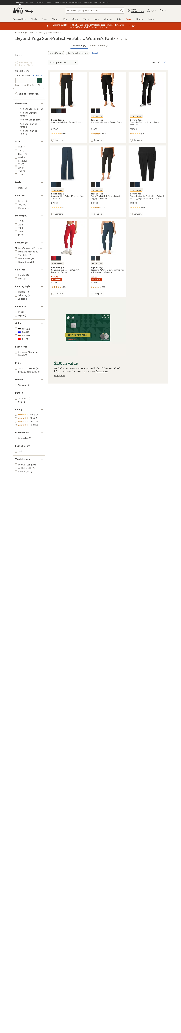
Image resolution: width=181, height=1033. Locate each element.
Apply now (59, 375)
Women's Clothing (37, 32)
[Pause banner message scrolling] (133, 26)
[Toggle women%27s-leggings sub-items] (16, 120)
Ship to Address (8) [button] (28, 93)
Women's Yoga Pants (29, 108)
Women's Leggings (28, 119)
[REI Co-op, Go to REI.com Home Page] (18, 10)
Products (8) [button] (79, 45)
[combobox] (95, 11)
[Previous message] (47, 26)
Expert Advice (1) (99, 45)
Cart (165, 10)
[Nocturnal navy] (58, 110)
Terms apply (102, 371)
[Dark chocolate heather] (63, 110)
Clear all (94, 53)
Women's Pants (54, 32)
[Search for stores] (39, 80)
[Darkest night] (53, 110)
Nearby (38, 75)
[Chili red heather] (53, 258)
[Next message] (130, 26)
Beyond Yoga (21, 32)
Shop (29, 11)
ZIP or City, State (22, 75)
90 (165, 62)
